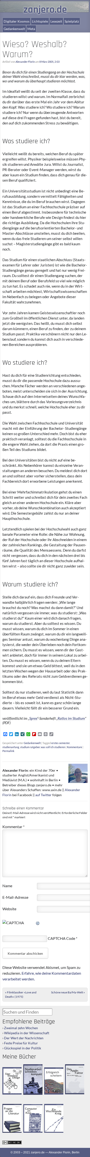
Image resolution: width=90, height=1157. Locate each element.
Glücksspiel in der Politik (22, 1048)
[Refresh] (38, 922)
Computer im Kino (31, 1108)
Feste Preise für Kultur (21, 1043)
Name (7, 885)
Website (9, 908)
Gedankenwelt (14, 29)
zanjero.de (45, 9)
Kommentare (74, 747)
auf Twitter (43, 795)
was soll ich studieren (53, 747)
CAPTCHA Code (61, 938)
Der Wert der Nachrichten (23, 1038)
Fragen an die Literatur (10, 1108)
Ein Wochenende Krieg (54, 1108)
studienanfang (10, 747)
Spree (33, 718)
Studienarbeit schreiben (31, 1068)
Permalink (8, 750)
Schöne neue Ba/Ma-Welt (68, 992)
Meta (31, 29)
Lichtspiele (40, 21)
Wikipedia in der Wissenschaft (26, 1033)
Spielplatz (72, 21)
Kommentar (13, 826)
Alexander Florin (25, 61)
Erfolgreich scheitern (51, 1072)
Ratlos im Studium (71, 718)
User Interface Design (11, 1071)
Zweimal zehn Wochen (21, 1028)
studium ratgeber (30, 747)
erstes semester (60, 743)
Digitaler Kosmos (17, 21)
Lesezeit (56, 21)
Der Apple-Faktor (71, 1068)
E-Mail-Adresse (15, 897)
